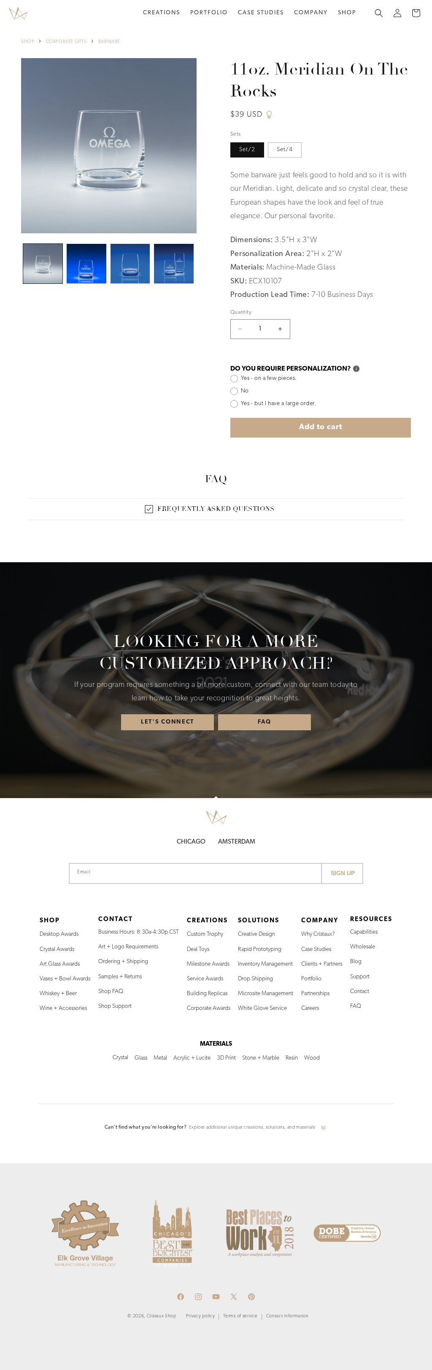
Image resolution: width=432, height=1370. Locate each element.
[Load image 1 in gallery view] (42, 263)
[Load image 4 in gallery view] (173, 263)
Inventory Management (265, 964)
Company (311, 13)
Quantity (240, 312)
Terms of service (240, 1316)
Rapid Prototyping (259, 949)
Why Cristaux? (318, 934)
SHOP (27, 42)
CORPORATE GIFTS (66, 42)
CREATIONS (207, 921)
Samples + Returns (120, 977)
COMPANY (319, 921)
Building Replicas (207, 994)
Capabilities (364, 932)
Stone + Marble (260, 1058)
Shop (347, 13)
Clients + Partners (321, 964)
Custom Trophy (205, 934)
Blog (356, 962)
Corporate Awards (208, 1008)
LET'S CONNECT (167, 721)
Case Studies (316, 949)
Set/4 (285, 150)
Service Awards (205, 979)
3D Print (226, 1058)
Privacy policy (200, 1316)
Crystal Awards (57, 949)
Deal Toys (198, 949)
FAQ (264, 721)
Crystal (120, 1058)
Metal (160, 1058)
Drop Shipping (255, 979)
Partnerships (315, 994)
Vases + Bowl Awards (65, 979)
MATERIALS (216, 1044)
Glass (141, 1058)
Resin (292, 1058)
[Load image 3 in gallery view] (130, 263)
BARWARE (109, 42)
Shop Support (115, 1006)
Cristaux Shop (161, 1316)
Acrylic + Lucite (192, 1058)
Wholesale (362, 947)
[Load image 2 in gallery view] (86, 263)
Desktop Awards (59, 934)
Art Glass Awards (60, 964)
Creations (161, 13)
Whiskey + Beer (58, 994)
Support (360, 977)
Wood (312, 1058)
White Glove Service (262, 1008)
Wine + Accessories (63, 1008)
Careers (310, 1008)
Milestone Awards (208, 964)
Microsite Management (265, 994)
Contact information (287, 1316)
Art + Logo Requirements (128, 947)
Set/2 (247, 150)
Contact (359, 991)
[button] (161, 13)
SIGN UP (343, 873)
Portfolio (311, 979)
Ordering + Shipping (123, 962)
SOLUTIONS (258, 921)
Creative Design (256, 934)
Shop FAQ (110, 991)
